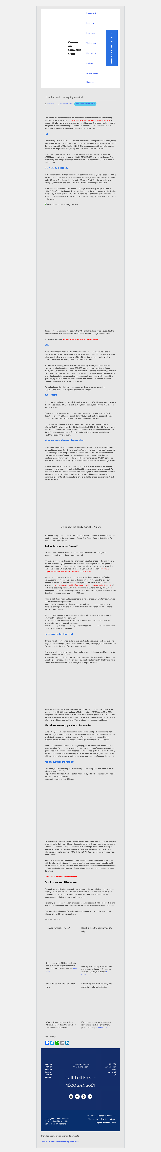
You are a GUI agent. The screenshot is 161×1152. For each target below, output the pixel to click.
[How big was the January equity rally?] (97, 950)
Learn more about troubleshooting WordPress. (60, 1142)
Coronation (50, 104)
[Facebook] (71, 1096)
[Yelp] (83, 1096)
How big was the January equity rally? (96, 930)
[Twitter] (77, 1096)
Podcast (89, 63)
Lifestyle (89, 53)
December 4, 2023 (66, 104)
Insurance (90, 33)
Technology (91, 43)
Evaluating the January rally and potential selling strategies (96, 985)
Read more (102, 1027)
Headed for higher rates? (58, 928)
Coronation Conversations (74, 48)
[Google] (90, 1096)
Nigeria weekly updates (85, 104)
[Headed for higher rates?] (62, 947)
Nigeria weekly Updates (92, 77)
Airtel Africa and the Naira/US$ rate (60, 985)
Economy (90, 23)
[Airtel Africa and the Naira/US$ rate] (62, 1006)
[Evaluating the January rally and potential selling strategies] (97, 1006)
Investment (91, 13)
